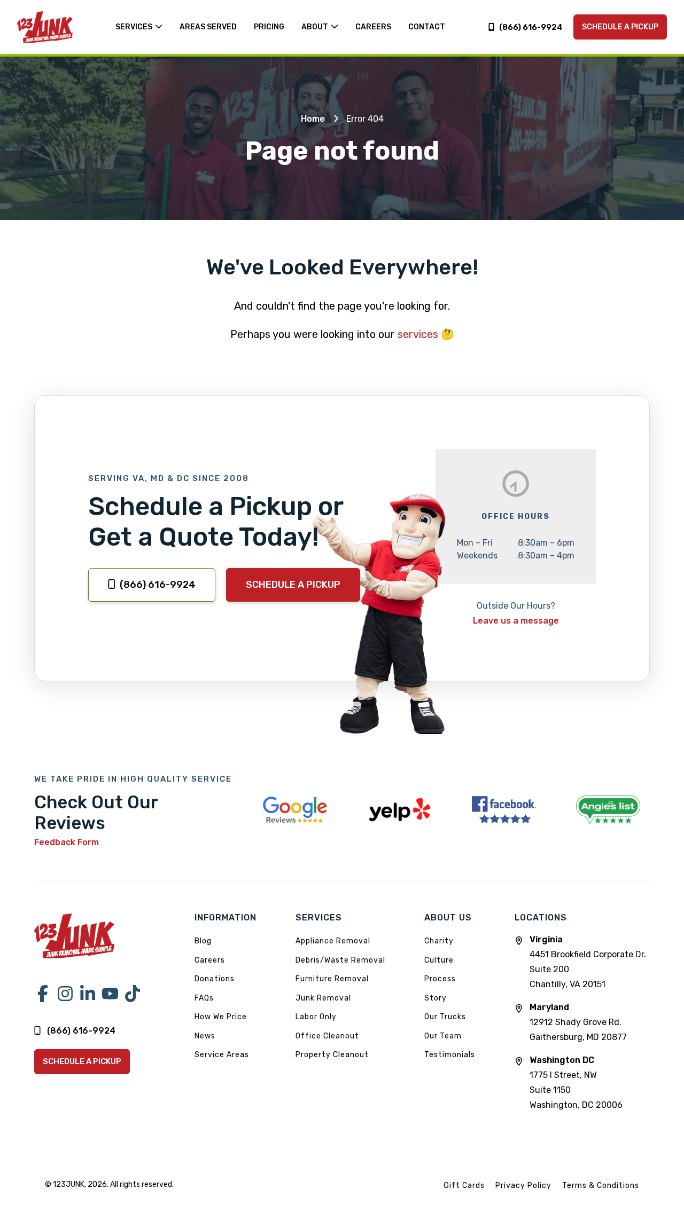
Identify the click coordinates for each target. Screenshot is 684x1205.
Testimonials (449, 1054)
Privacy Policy (523, 1185)
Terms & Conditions (600, 1185)
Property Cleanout (332, 1054)
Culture (439, 960)
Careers (210, 960)
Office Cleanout (327, 1036)
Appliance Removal (333, 941)
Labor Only (316, 1016)
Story (435, 998)
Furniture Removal (332, 978)
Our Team (443, 1036)
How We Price (221, 1016)
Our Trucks (445, 1016)
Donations (215, 978)
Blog (203, 941)
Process (440, 978)
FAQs (204, 998)
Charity (439, 941)
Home (313, 119)
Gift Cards (464, 1185)
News (205, 1036)
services (418, 334)
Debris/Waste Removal (340, 960)
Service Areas (222, 1054)
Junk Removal (323, 998)
